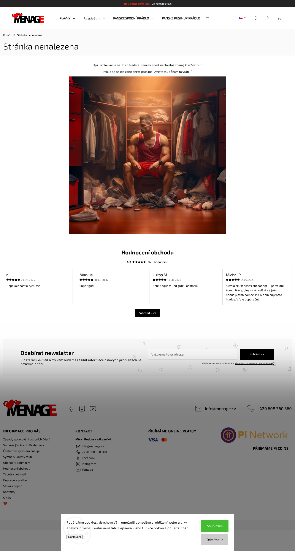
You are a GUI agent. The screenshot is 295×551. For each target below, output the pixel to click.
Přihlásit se (256, 354)
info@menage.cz (220, 408)
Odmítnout (215, 539)
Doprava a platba (15, 480)
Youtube (93, 408)
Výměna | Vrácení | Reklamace (23, 445)
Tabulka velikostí (14, 474)
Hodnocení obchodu (16, 468)
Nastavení (74, 536)
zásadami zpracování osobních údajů (254, 363)
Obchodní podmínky (16, 462)
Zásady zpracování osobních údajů (26, 439)
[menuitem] (67, 18)
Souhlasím (215, 526)
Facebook (71, 408)
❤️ (5, 503)
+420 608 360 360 (274, 408)
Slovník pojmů (12, 486)
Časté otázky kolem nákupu (22, 451)
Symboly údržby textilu (18, 457)
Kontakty (9, 492)
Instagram (82, 408)
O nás (7, 497)
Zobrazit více (147, 313)
